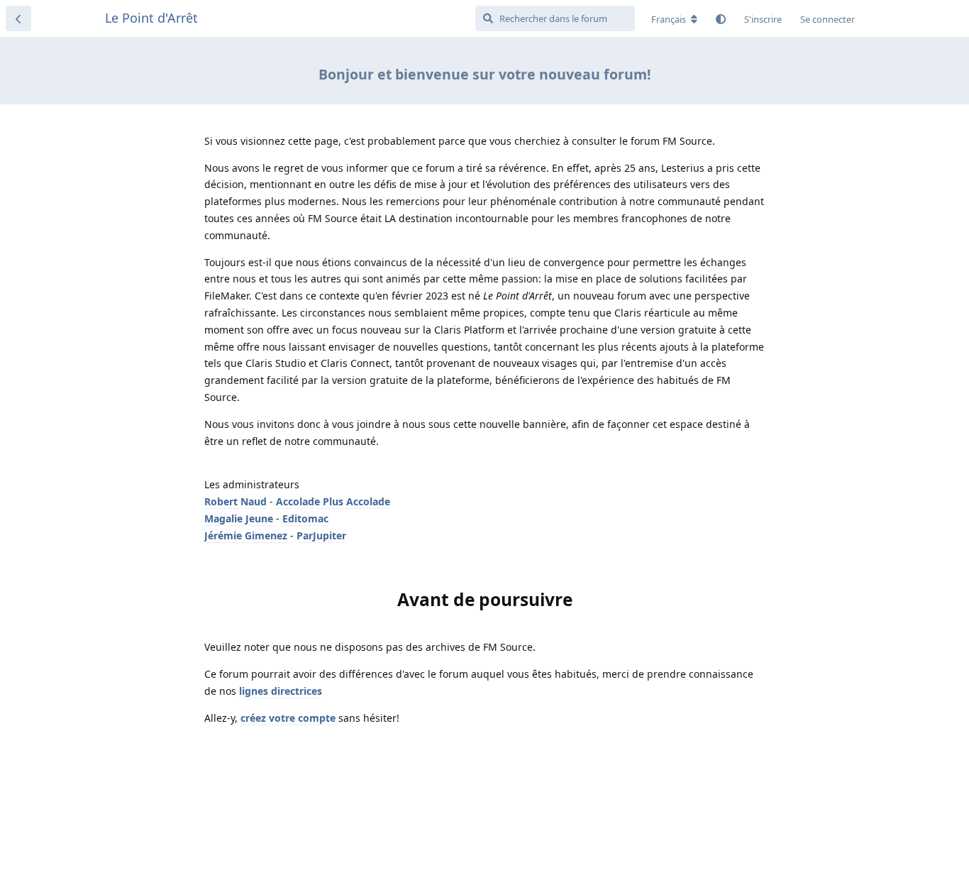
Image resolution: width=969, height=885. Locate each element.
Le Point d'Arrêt (151, 17)
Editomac (305, 518)
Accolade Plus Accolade (333, 501)
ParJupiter (321, 535)
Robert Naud (235, 501)
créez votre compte (288, 718)
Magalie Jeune (238, 518)
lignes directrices (280, 691)
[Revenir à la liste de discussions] (18, 18)
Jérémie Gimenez (245, 535)
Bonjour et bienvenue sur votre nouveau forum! (485, 74)
